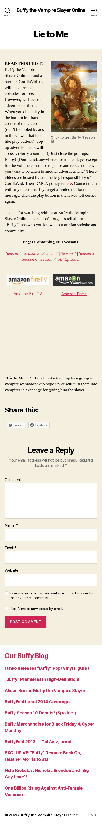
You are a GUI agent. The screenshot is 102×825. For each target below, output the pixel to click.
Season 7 (48, 259)
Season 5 (86, 253)
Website (11, 570)
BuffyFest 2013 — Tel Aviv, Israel (38, 741)
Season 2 (31, 253)
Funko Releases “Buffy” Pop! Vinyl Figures (47, 668)
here (68, 183)
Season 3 (50, 253)
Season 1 (13, 253)
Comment (13, 480)
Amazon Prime (74, 293)
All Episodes (69, 259)
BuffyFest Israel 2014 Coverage (37, 701)
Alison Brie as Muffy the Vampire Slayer (45, 690)
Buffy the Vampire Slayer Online (51, 10)
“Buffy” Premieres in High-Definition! (42, 679)
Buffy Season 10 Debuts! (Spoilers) (40, 712)
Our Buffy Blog (26, 656)
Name (11, 525)
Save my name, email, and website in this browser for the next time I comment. (51, 595)
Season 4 (68, 253)
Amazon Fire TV (28, 293)
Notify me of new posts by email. (37, 608)
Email (11, 548)
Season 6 (29, 259)
